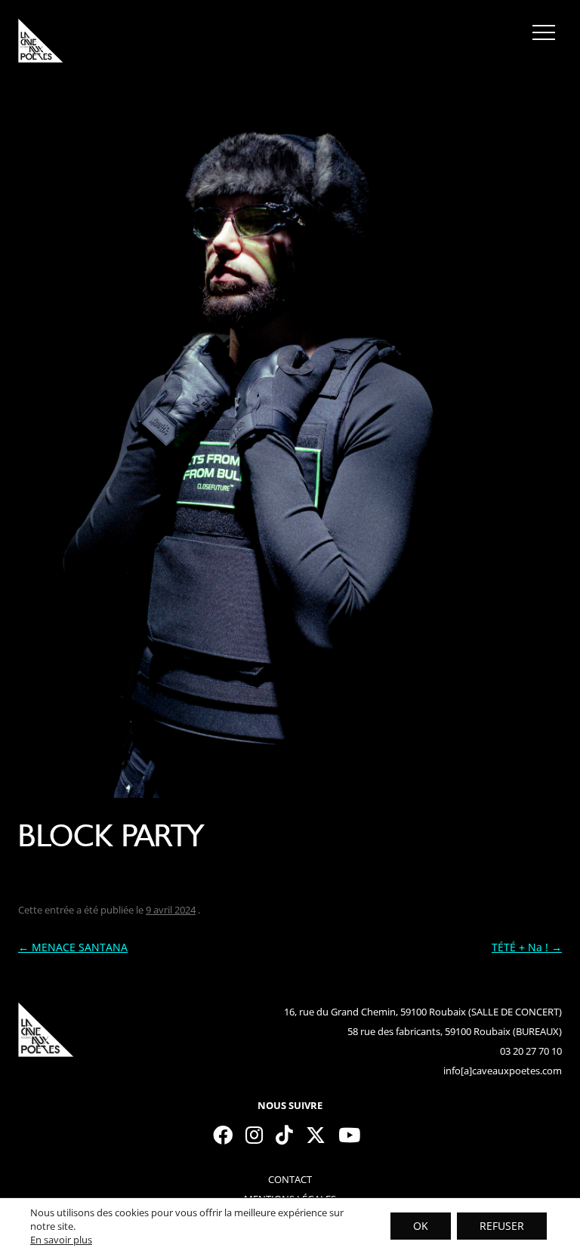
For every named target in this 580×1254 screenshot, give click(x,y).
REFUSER (502, 1226)
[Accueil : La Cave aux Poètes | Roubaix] (40, 45)
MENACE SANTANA (73, 947)
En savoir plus (61, 1239)
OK (420, 1226)
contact (290, 1179)
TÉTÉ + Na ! (527, 947)
